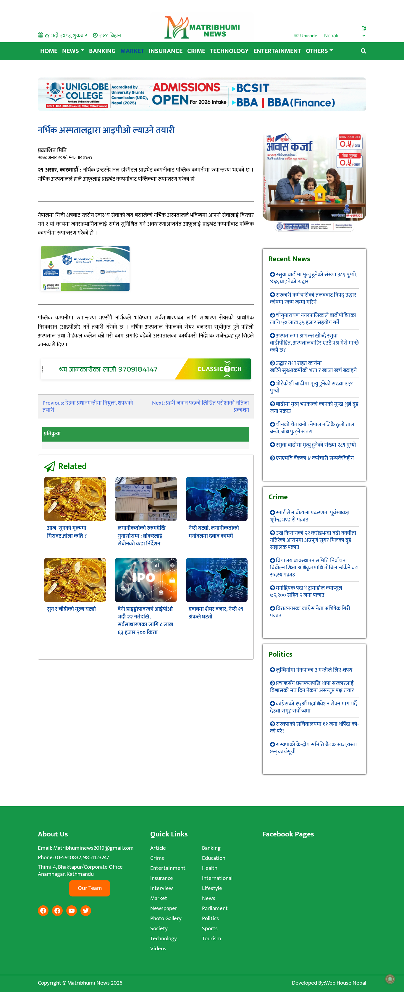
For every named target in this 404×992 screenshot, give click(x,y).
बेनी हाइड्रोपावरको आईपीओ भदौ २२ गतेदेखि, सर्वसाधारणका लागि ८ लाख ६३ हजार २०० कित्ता (145, 621)
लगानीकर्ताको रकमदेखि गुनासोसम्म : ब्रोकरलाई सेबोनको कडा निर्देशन (142, 536)
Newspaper (163, 908)
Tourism (211, 938)
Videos (158, 948)
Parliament (215, 908)
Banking (102, 51)
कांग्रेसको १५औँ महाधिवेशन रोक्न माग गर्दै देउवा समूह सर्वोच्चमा (313, 707)
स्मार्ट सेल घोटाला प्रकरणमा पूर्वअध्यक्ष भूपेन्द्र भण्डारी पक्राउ (309, 516)
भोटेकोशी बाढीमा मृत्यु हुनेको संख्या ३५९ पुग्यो (311, 387)
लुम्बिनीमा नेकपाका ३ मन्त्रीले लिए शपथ (314, 670)
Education (213, 858)
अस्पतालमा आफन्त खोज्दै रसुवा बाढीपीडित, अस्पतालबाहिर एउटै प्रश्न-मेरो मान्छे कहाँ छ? (314, 343)
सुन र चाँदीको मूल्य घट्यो (71, 609)
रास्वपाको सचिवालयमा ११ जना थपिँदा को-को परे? (314, 728)
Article (158, 848)
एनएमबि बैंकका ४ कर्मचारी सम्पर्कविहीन (315, 458)
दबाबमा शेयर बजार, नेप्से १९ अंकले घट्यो (216, 613)
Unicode (308, 36)
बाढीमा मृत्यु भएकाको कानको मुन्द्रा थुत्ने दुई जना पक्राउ (314, 408)
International (217, 878)
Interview (161, 888)
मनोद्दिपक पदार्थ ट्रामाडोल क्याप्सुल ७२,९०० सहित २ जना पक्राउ (306, 592)
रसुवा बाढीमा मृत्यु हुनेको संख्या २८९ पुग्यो (316, 445)
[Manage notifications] (390, 979)
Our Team (90, 888)
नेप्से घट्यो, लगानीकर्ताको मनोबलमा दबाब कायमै (214, 532)
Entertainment (277, 51)
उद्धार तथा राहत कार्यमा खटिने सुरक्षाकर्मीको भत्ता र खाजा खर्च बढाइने (313, 367)
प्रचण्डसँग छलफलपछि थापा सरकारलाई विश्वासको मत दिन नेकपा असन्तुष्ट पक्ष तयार (312, 687)
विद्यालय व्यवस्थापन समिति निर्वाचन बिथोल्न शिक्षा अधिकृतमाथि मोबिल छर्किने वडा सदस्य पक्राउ (314, 567)
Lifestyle (212, 888)
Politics (210, 918)
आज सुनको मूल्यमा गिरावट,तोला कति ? (67, 532)
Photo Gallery (166, 918)
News (70, 51)
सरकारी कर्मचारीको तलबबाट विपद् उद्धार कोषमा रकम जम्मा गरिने (313, 298)
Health (209, 868)
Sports (210, 928)
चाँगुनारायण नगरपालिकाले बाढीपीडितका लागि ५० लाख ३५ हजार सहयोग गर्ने (313, 319)
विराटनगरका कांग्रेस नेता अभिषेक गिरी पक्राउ (310, 612)
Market (132, 51)
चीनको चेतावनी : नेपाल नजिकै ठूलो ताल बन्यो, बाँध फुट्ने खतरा (312, 428)
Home (48, 51)
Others (317, 51)
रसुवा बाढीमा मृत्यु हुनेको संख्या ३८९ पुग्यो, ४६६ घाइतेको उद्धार (313, 278)
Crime (196, 51)
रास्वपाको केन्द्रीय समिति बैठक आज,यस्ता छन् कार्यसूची (313, 748)
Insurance (165, 51)
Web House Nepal (345, 983)
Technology (229, 51)
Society (159, 928)
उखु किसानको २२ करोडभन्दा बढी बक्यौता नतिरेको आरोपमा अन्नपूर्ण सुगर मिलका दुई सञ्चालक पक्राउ (313, 540)
